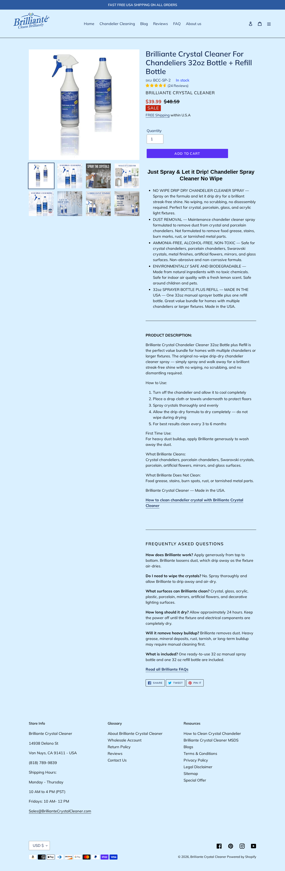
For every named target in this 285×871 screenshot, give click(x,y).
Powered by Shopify (241, 857)
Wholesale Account (124, 740)
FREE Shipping (158, 115)
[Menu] (269, 23)
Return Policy (119, 746)
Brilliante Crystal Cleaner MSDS (211, 740)
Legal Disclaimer (198, 766)
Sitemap (191, 773)
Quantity (154, 130)
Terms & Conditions (200, 753)
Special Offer (195, 780)
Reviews (115, 753)
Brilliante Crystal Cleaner (208, 857)
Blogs (188, 746)
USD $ (38, 845)
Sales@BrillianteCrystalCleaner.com (60, 811)
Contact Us (117, 760)
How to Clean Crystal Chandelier (212, 733)
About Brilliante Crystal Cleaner (135, 733)
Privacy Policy (196, 760)
